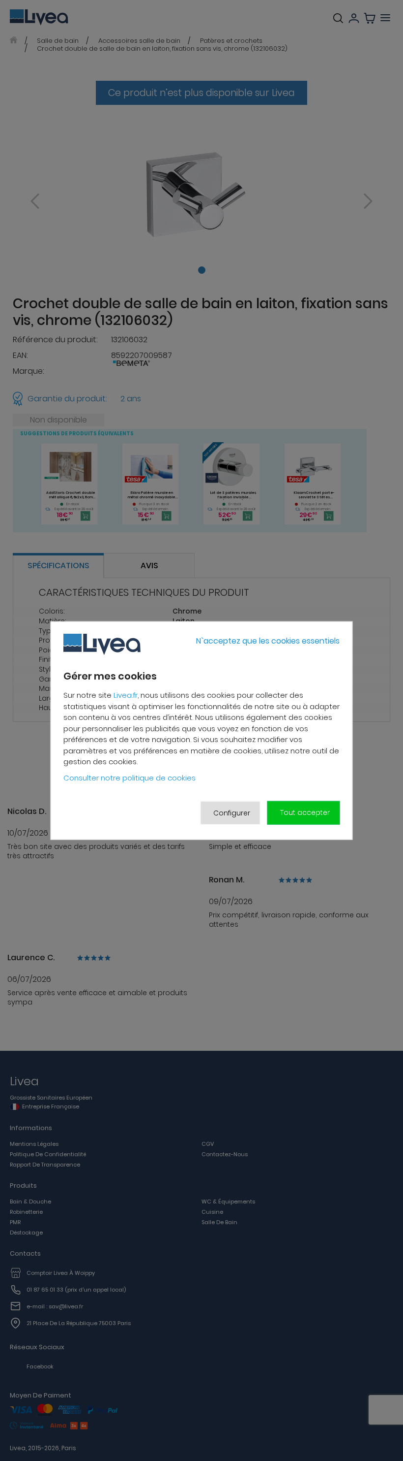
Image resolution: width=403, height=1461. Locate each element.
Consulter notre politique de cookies (129, 778)
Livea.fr (126, 695)
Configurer (231, 812)
